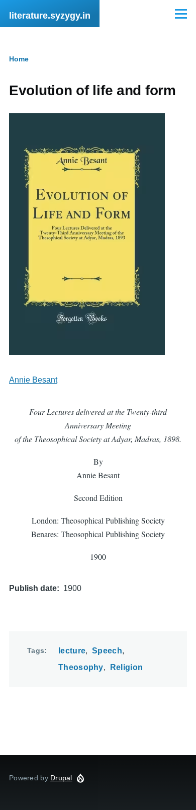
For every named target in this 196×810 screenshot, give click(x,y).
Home (19, 59)
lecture (71, 650)
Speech (107, 650)
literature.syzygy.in (49, 16)
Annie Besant (33, 380)
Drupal (61, 778)
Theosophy (81, 667)
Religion (126, 667)
